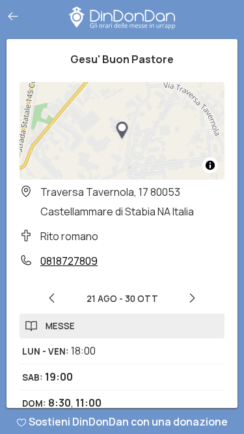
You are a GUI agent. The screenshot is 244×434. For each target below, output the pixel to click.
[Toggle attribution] (210, 165)
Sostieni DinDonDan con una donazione (128, 421)
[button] (122, 131)
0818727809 (69, 261)
